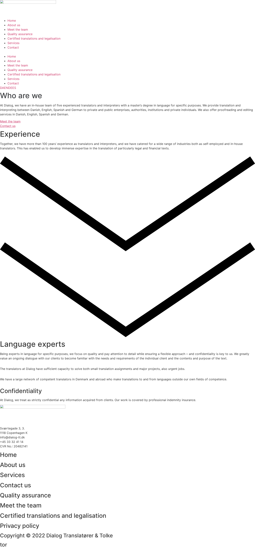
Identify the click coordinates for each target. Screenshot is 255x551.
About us (13, 25)
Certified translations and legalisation (33, 38)
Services (13, 43)
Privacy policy (19, 525)
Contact (13, 47)
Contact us (15, 485)
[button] (127, 52)
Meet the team (17, 29)
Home (11, 20)
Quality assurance (19, 34)
